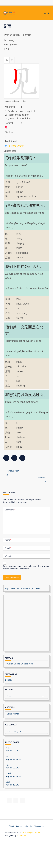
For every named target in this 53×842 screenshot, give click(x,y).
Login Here (10, 588)
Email (8, 548)
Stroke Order (16, 145)
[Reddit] (30, 13)
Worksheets (39, 826)
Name (8, 540)
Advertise (28, 826)
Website (8, 556)
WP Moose (21, 835)
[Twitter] (26, 13)
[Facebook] (23, 13)
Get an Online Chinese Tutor (20, 663)
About (11, 826)
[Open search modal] (45, 13)
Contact (19, 826)
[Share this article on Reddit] (22, 458)
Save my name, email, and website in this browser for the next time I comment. (26, 567)
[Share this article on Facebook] (6, 458)
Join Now (36, 588)
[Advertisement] (26, 623)
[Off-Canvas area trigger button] (48, 13)
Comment (10, 509)
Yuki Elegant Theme (31, 832)
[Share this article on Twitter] (14, 458)
